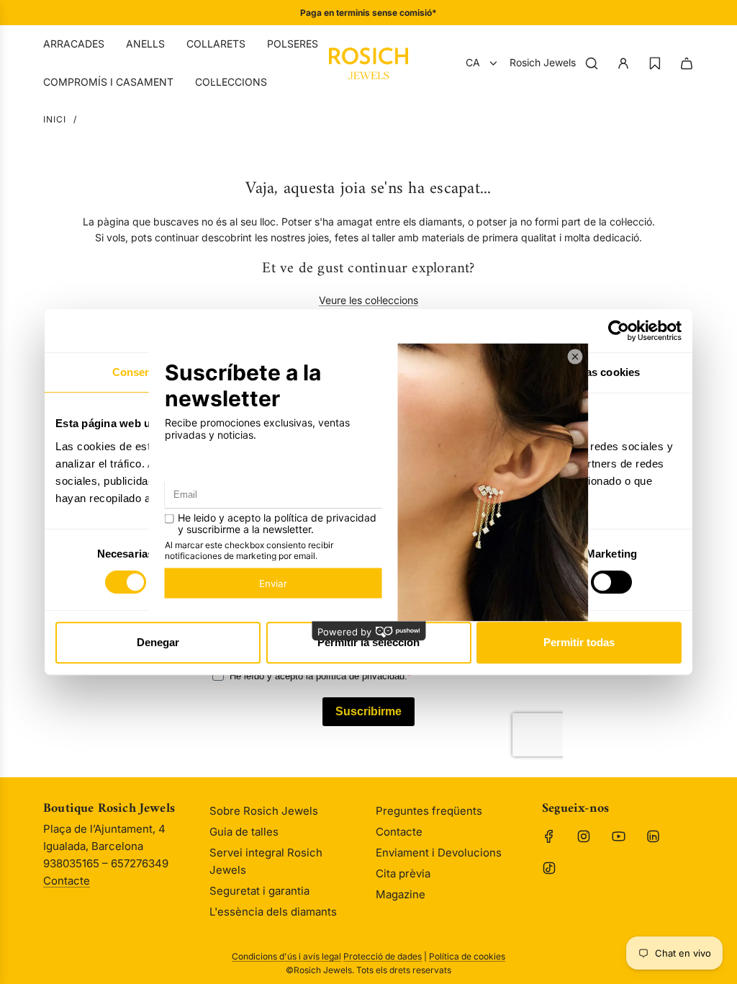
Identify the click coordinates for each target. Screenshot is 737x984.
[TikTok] (549, 868)
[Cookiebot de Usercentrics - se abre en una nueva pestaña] (619, 330)
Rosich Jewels (543, 62)
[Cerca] (591, 63)
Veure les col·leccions (368, 300)
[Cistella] (686, 63)
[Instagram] (584, 836)
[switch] (611, 582)
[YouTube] (618, 836)
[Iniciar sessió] (623, 63)
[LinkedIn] (653, 836)
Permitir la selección (368, 642)
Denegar (158, 642)
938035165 (416, 12)
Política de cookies (467, 956)
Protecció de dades (382, 956)
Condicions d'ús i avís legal (286, 956)
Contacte (66, 880)
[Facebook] (549, 836)
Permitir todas (579, 642)
